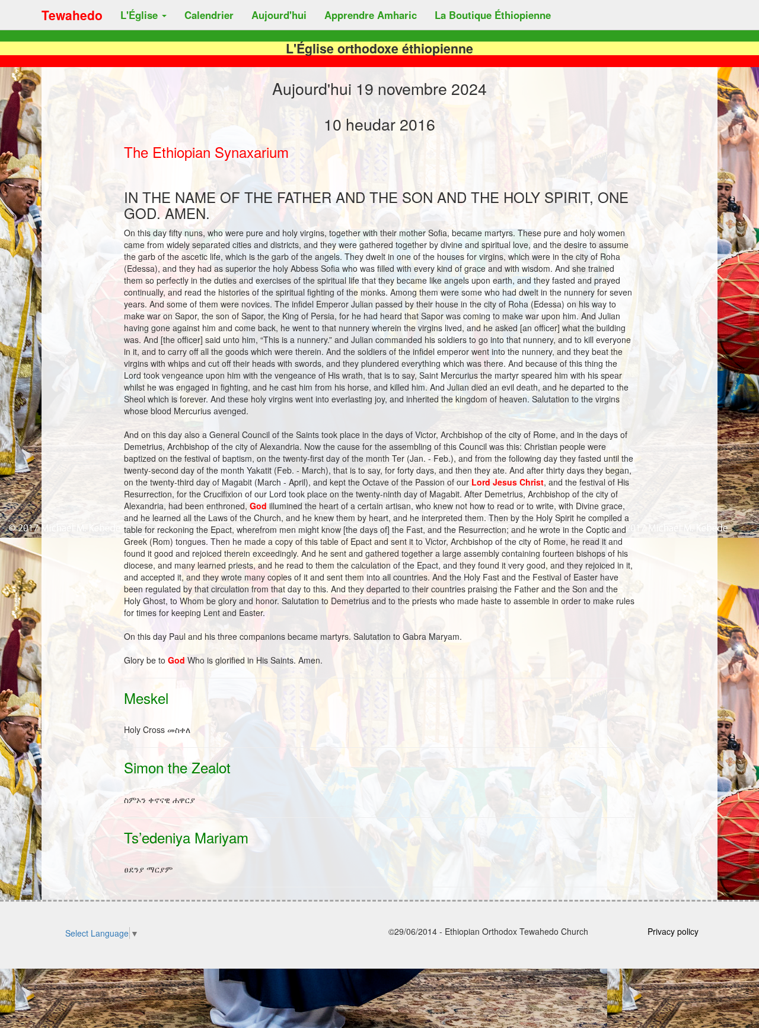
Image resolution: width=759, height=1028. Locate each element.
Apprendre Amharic (370, 15)
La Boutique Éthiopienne (493, 15)
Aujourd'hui (279, 15)
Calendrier (209, 15)
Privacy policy (673, 931)
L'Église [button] (140, 15)
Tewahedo (72, 15)
